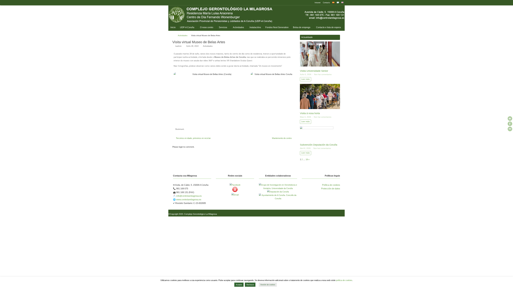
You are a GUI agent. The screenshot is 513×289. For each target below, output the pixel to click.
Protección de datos (330, 188)
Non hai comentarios (323, 74)
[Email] (510, 129)
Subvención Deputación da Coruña (318, 144)
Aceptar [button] (239, 285)
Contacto (326, 3)
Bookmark (179, 129)
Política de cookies (331, 185)
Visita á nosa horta (310, 113)
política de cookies (344, 280)
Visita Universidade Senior (314, 71)
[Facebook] (510, 123)
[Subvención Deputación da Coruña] (316, 128)
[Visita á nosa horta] (320, 108)
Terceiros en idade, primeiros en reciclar (193, 138)
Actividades (182, 36)
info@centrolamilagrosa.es (189, 196)
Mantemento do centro (282, 138)
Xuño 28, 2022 (192, 46)
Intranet (317, 3)
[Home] (173, 36)
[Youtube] (510, 118)
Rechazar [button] (250, 285)
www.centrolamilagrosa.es (188, 199)
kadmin (178, 46)
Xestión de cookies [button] (267, 285)
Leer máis (305, 79)
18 (307, 159)
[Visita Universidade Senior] (320, 66)
